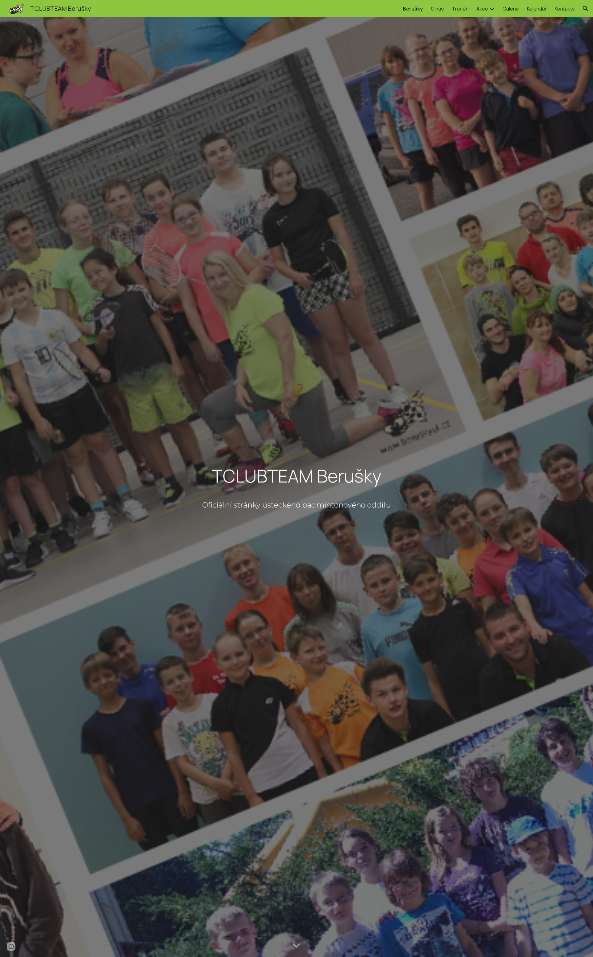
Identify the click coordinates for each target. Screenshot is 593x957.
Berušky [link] (413, 8)
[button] (585, 8)
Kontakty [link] (564, 8)
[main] (296, 477)
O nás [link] (437, 8)
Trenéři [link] (460, 8)
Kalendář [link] (537, 8)
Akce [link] (482, 8)
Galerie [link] (511, 8)
